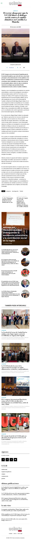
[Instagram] (7, 459)
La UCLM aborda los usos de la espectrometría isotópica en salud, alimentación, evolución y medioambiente (10, 251)
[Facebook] (3, 459)
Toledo (21, 191)
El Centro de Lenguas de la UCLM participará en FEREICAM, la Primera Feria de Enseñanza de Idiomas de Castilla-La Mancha (22, 202)
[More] (24, 67)
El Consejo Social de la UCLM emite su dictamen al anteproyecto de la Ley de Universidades (9, 272)
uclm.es (15, 10)
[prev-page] (24, 214)
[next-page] (27, 214)
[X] (11, 459)
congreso (8, 191)
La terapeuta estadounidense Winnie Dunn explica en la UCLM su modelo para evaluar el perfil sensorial (15, 510)
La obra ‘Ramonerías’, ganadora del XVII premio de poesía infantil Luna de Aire (7, 200)
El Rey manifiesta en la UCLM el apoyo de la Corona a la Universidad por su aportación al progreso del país (15, 514)
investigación (15, 191)
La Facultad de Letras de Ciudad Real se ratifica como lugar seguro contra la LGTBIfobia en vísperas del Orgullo (14, 333)
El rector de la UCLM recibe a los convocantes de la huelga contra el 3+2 (14, 519)
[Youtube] (15, 459)
